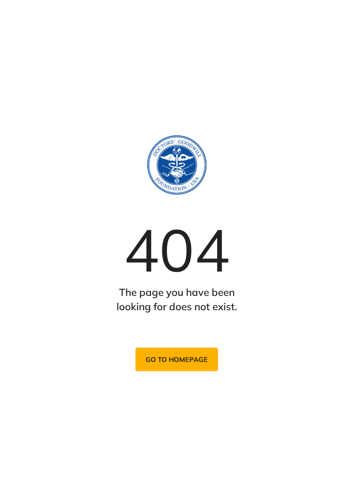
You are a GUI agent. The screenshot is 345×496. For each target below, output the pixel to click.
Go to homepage (177, 359)
